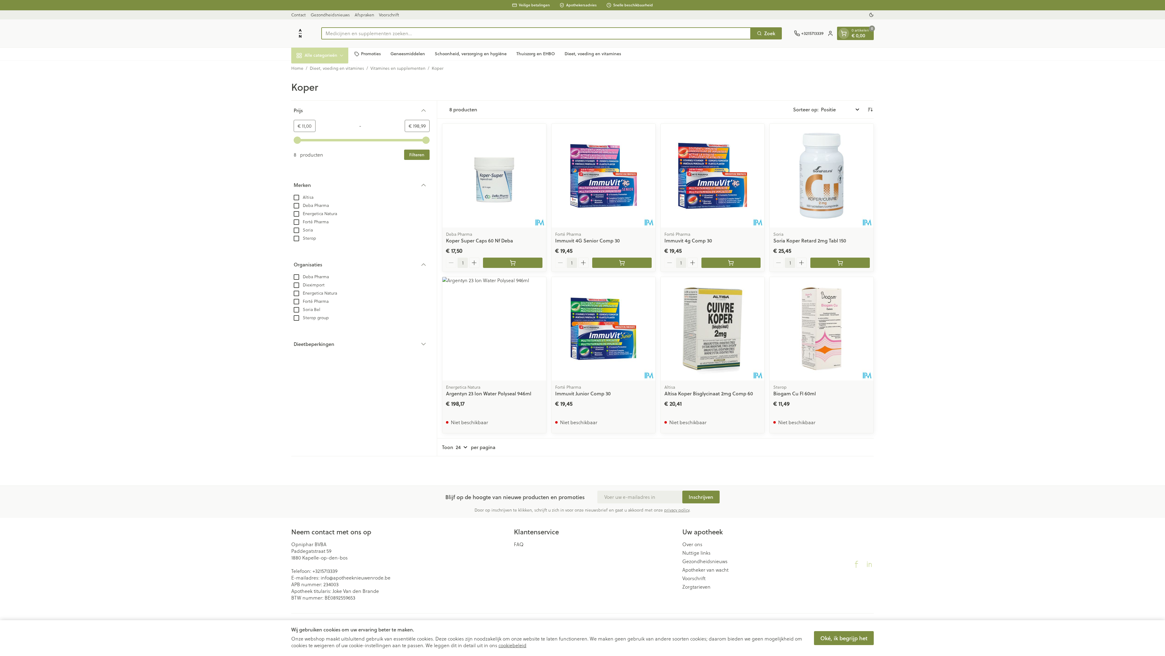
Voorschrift (389, 15)
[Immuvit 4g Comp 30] (713, 176)
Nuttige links (696, 552)
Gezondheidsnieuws (330, 15)
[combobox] (536, 33)
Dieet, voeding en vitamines (593, 54)
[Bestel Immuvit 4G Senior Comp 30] (622, 263)
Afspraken (364, 15)
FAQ (519, 544)
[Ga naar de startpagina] (300, 33)
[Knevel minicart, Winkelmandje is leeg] (843, 33)
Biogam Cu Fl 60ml (794, 393)
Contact (298, 15)
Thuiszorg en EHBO (535, 54)
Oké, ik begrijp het (843, 638)
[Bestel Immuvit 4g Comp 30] (731, 263)
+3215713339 (324, 571)
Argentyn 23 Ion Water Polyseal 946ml (488, 393)
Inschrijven (701, 496)
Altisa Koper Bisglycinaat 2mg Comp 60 (708, 393)
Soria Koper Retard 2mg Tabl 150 (809, 240)
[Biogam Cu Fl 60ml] (821, 329)
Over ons (692, 544)
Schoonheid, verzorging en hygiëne (471, 54)
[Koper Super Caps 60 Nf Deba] (494, 176)
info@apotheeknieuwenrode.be (355, 577)
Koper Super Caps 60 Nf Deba (479, 240)
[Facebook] (856, 564)
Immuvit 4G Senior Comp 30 (587, 240)
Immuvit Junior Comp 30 (583, 393)
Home (297, 68)
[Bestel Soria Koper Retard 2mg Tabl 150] (840, 263)
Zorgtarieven (696, 586)
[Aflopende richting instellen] (870, 109)
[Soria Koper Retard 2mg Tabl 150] (821, 176)
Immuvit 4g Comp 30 (688, 240)
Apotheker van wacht (705, 569)
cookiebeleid (512, 645)
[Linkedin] (869, 564)
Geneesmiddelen (407, 54)
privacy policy (676, 510)
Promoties (371, 54)
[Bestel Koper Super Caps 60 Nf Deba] (512, 263)
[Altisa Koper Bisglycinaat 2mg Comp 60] (713, 329)
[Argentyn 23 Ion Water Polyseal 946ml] (494, 329)
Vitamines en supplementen (397, 68)
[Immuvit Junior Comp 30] (603, 329)
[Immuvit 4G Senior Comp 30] (603, 176)
